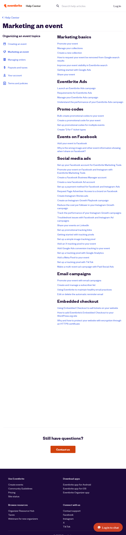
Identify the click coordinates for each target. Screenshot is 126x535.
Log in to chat (110, 527)
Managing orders (17, 59)
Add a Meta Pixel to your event (73, 257)
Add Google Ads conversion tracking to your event (83, 248)
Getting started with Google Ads (74, 69)
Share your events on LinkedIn (73, 225)
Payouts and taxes (17, 67)
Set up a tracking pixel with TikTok (75, 262)
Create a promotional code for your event (79, 120)
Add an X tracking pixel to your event (76, 243)
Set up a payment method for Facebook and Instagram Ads (88, 186)
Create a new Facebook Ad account (76, 182)
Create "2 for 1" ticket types (71, 129)
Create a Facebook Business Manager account (81, 177)
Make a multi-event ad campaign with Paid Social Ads (85, 266)
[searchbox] (82, 6)
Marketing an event (18, 51)
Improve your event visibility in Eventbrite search (82, 65)
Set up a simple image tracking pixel (76, 239)
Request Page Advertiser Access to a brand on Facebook (87, 191)
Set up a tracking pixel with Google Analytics (80, 252)
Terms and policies (18, 83)
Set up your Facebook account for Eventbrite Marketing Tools (89, 164)
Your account (15, 75)
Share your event (66, 74)
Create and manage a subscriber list (76, 285)
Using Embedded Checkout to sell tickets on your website (87, 307)
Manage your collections (70, 48)
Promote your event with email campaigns (79, 280)
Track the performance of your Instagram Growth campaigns (89, 212)
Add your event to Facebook (72, 143)
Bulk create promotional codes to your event (80, 115)
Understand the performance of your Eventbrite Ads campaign (90, 101)
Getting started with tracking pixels (75, 234)
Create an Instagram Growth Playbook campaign (83, 200)
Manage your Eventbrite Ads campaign (77, 97)
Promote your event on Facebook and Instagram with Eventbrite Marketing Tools (85, 171)
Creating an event (17, 43)
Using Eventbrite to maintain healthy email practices (84, 289)
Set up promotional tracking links (74, 229)
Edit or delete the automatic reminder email (80, 294)
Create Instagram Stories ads (72, 195)
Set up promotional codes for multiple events (81, 124)
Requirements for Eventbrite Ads (74, 92)
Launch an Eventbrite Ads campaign (76, 88)
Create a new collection (69, 52)
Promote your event (67, 43)
